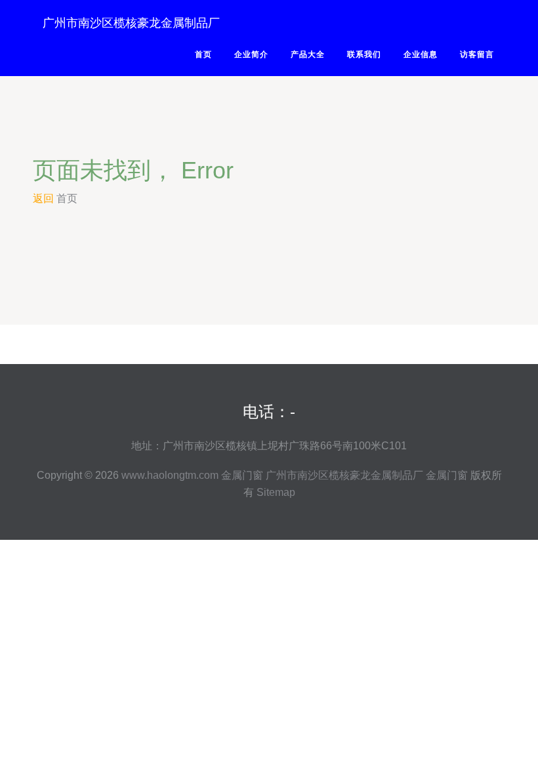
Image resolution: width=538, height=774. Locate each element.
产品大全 (308, 54)
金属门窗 (242, 475)
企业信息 (421, 54)
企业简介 (251, 54)
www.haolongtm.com (169, 475)
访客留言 (477, 54)
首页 (203, 54)
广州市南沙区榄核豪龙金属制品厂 (131, 23)
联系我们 (364, 54)
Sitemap (276, 492)
